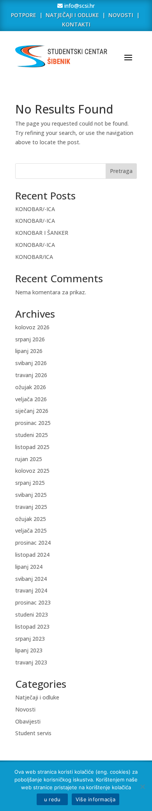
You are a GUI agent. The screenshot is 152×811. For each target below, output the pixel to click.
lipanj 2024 (28, 566)
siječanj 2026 (31, 410)
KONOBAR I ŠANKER (41, 232)
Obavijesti (28, 721)
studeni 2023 (31, 614)
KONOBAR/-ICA (35, 209)
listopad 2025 (32, 447)
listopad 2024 (32, 554)
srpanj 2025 (30, 482)
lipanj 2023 (28, 650)
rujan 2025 (28, 459)
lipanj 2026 (28, 351)
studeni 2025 (31, 435)
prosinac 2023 (33, 602)
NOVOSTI (121, 15)
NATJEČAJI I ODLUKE (72, 15)
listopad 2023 (32, 626)
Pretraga (121, 171)
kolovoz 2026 (32, 327)
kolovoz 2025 (32, 470)
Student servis (33, 733)
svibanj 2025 (31, 494)
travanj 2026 (31, 375)
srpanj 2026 (30, 339)
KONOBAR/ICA (34, 256)
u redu (52, 799)
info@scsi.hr (79, 5)
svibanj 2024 (31, 578)
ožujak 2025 (30, 519)
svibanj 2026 (31, 363)
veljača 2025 (31, 530)
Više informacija (95, 799)
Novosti (25, 709)
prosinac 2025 (33, 422)
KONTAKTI (76, 24)
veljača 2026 (31, 399)
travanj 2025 (31, 506)
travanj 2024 (31, 590)
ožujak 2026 (30, 387)
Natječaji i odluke (37, 697)
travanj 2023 (31, 662)
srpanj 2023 (30, 638)
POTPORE (23, 15)
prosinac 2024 (33, 542)
